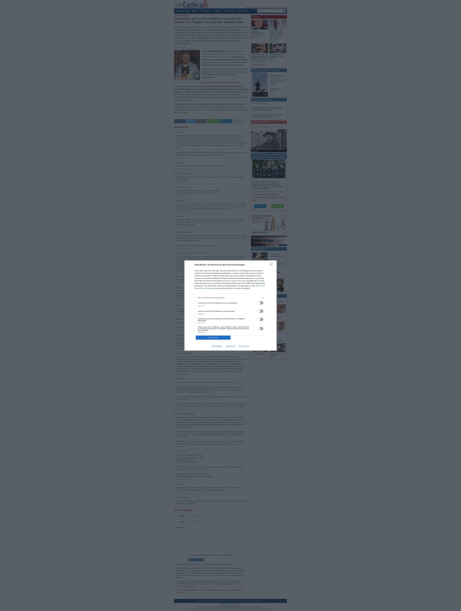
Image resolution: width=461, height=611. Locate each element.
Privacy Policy (244, 346)
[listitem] (230, 297)
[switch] (260, 302)
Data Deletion (217, 346)
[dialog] (230, 305)
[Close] (272, 265)
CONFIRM (213, 338)
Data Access (230, 346)
